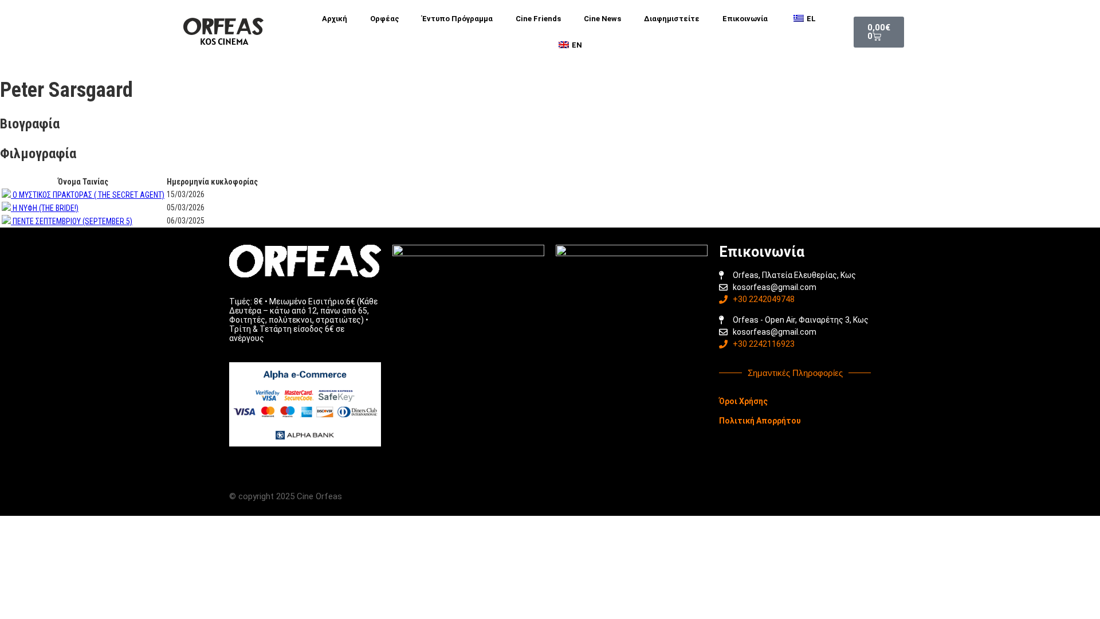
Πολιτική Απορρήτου (760, 420)
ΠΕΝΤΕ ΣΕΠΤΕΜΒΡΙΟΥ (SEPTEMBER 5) (72, 221)
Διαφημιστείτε (672, 18)
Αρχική (334, 18)
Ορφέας (384, 18)
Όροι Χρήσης (743, 401)
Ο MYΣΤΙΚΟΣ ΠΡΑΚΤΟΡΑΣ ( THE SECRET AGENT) (88, 194)
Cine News (602, 18)
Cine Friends (538, 18)
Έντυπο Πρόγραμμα (457, 18)
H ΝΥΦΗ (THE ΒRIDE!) (45, 208)
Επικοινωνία (745, 18)
